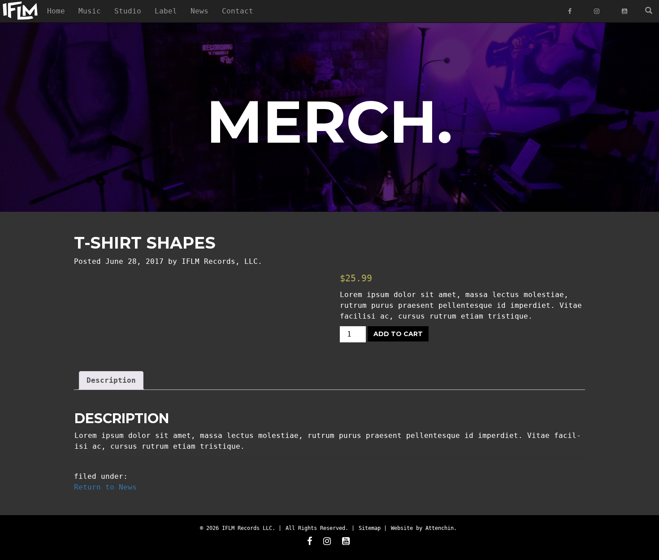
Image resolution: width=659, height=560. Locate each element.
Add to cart (398, 334)
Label (166, 11)
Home (56, 11)
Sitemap (370, 528)
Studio (127, 11)
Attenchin (439, 528)
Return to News (105, 487)
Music (89, 11)
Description (111, 380)
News (199, 11)
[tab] (111, 380)
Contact (237, 11)
